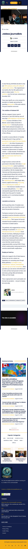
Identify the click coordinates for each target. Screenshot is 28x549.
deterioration (12, 300)
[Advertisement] (14, 66)
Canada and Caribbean (9, 8)
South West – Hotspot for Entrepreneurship (7, 460)
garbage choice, (7, 125)
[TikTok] (15, 545)
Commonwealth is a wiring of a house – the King (21, 460)
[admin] (11, 38)
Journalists (18, 300)
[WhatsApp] (19, 45)
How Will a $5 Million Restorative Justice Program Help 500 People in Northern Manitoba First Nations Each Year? (12, 383)
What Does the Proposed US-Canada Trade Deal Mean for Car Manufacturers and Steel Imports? (14, 420)
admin (16, 38)
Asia (2, 508)
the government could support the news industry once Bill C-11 (14, 141)
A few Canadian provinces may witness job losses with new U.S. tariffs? (12, 394)
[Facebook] (9, 45)
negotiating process (9, 180)
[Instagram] (9, 545)
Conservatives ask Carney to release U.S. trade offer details (14, 403)
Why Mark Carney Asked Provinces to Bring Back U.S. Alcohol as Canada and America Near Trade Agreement (14, 411)
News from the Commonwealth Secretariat (11, 502)
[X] (12, 45)
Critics (18, 189)
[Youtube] (25, 545)
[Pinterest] (15, 45)
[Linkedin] (12, 545)
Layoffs (23, 300)
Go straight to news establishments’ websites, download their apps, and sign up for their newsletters (13, 264)
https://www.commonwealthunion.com (17, 292)
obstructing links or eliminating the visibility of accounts (13, 185)
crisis (7, 300)
